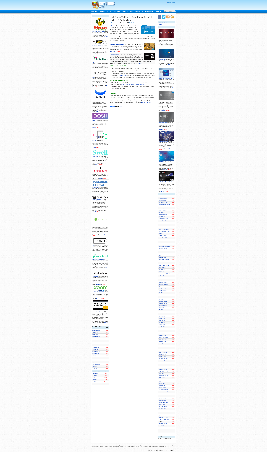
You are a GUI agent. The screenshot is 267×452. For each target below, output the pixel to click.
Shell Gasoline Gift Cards (163, 389)
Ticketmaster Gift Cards (163, 406)
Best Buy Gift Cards (162, 235)
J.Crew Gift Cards (162, 316)
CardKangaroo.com (96, 336)
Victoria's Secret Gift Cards (164, 419)
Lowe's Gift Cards (162, 328)
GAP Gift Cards (161, 292)
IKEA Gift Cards (161, 309)
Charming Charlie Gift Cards (164, 265)
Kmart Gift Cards (162, 322)
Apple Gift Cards (162, 212)
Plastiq (93, 77)
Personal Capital (95, 187)
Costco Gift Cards (162, 269)
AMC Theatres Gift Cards (163, 202)
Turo (93, 245)
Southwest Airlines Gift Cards (164, 391)
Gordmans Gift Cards (162, 297)
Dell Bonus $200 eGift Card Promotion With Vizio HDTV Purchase (131, 18)
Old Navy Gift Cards (162, 356)
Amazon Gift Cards (162, 200)
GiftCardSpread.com (96, 351)
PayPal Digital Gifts (96, 364)
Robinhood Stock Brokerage (98, 259)
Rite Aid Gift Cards (162, 377)
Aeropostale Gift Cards (163, 198)
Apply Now (170, 45)
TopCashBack (95, 62)
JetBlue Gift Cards (162, 320)
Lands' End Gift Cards (163, 326)
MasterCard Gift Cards (163, 339)
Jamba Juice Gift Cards (163, 314)
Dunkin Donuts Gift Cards (163, 284)
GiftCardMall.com (95, 349)
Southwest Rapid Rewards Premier (165, 181)
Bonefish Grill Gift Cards (163, 239)
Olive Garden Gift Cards (163, 358)
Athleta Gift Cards (162, 216)
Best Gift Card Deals (146, 102)
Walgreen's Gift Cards (163, 423)
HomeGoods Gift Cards (163, 303)
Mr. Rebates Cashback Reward (98, 31)
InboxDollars (94, 379)
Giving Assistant (95, 383)
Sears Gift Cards (162, 385)
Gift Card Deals (132, 22)
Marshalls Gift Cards (162, 335)
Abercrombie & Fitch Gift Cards (164, 196)
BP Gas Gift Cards (162, 244)
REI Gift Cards (161, 373)
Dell (111, 26)
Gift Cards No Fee (105, 5)
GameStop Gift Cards (163, 290)
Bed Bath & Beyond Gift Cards (164, 231)
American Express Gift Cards (164, 208)
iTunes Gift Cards (162, 311)
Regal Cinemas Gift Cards (163, 371)
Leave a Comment (151, 22)
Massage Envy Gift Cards (163, 337)
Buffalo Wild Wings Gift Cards (164, 246)
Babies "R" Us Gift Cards (163, 218)
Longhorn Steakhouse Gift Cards (165, 331)
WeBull (93, 100)
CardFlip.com (95, 334)
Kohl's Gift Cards (162, 324)
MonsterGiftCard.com (96, 359)
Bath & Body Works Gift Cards (164, 229)
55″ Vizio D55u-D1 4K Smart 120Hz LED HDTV (132, 84)
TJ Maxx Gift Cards (162, 413)
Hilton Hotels (161, 161)
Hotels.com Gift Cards (163, 305)
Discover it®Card (162, 39)
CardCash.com (95, 332)
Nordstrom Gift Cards (162, 350)
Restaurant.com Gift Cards (163, 375)
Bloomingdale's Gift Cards (163, 237)
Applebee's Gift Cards (163, 214)
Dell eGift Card (122, 75)
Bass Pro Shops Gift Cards (164, 225)
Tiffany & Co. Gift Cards (163, 408)
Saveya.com (94, 368)
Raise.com (94, 366)
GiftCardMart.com (95, 347)
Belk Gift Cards (161, 233)
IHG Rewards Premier (163, 122)
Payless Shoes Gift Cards (163, 362)
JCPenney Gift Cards (162, 318)
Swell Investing (95, 156)
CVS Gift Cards (161, 271)
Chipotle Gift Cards (162, 267)
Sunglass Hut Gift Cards (163, 402)
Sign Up (96, 164)
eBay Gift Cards (161, 286)
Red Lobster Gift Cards (163, 369)
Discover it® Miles (162, 59)
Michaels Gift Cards (162, 343)
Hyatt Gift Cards (161, 307)
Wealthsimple (95, 276)
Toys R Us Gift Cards (162, 415)
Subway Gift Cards (162, 400)
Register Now (99, 251)
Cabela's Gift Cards (162, 257)
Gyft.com (94, 355)
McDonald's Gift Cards (163, 341)
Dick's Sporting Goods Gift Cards (165, 280)
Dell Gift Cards (161, 275)
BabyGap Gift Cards (162, 220)
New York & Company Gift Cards (165, 348)
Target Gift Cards (162, 404)
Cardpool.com (95, 338)
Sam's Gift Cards (162, 383)
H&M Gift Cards (161, 299)
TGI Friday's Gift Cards (163, 410)
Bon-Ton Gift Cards (162, 242)
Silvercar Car (95, 199)
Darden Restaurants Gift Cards (164, 273)
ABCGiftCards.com (96, 330)
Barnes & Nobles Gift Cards (164, 227)
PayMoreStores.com (96, 362)
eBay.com (94, 340)
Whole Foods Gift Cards (163, 430)
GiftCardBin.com (95, 345)
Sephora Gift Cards (162, 387)
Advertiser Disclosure (163, 22)
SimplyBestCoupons (96, 381)
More (121, 106)
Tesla (93, 172)
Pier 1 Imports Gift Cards (163, 367)
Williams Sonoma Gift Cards (164, 427)
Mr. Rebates (94, 375)
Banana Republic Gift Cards (164, 222)
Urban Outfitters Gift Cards (163, 417)
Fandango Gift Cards (162, 288)
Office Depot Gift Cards (163, 352)
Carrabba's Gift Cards (163, 263)
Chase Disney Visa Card (163, 141)
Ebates (93, 377)
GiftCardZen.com (95, 353)
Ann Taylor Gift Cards (163, 210)
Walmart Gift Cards (162, 425)
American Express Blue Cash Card (165, 78)
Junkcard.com (95, 357)
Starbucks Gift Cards (162, 398)
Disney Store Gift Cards (163, 282)
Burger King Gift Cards (163, 251)
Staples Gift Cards (162, 396)
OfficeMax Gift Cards (162, 354)
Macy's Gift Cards (162, 333)
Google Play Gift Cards (163, 294)
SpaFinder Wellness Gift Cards (164, 393)
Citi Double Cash (122, 90)
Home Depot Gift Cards (163, 301)
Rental (99, 199)
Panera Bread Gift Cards (163, 360)
